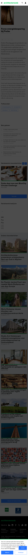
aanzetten (12, 548)
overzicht (8, 547)
